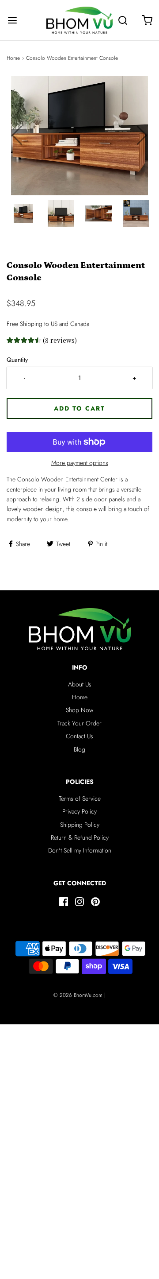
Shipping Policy (79, 824)
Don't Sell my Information (79, 850)
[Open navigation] (12, 20)
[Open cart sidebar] (147, 20)
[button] (142, 135)
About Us (79, 684)
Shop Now (79, 709)
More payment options (79, 462)
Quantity (17, 359)
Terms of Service (80, 798)
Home (13, 58)
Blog (79, 749)
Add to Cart (79, 408)
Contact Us (79, 736)
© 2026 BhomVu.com (77, 995)
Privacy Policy (79, 811)
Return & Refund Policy (80, 837)
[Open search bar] (122, 20)
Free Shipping (24, 323)
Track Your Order (79, 723)
